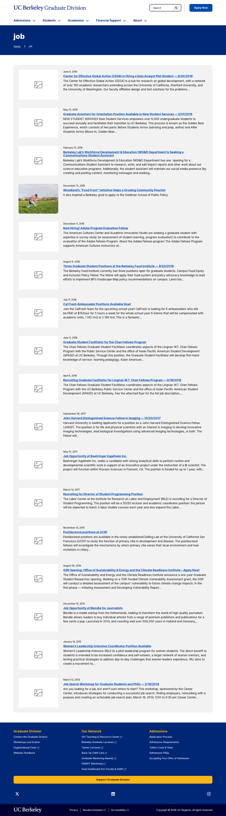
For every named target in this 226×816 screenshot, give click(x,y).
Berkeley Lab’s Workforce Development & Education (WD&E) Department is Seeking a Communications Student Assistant (123, 154)
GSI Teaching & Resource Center (102, 736)
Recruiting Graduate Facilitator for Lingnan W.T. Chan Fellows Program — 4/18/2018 (122, 380)
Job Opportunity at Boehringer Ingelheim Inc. (95, 456)
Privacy (73, 810)
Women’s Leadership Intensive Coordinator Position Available (107, 646)
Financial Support (108, 20)
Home (17, 46)
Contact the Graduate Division (30, 736)
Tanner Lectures (92, 747)
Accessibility (120, 810)
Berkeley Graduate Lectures (99, 742)
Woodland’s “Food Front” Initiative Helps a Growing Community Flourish (114, 190)
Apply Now (201, 7)
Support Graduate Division (113, 779)
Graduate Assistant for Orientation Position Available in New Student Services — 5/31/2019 (127, 114)
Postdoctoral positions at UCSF (85, 532)
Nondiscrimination (94, 810)
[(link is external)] (28, 810)
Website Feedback (24, 752)
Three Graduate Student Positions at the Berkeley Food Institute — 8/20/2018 (118, 266)
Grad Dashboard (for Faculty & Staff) (104, 769)
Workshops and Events (27, 742)
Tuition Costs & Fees (161, 747)
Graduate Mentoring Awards (99, 758)
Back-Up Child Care (94, 752)
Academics (76, 20)
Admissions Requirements (164, 742)
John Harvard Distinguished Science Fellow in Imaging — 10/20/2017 (112, 418)
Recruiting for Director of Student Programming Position (103, 494)
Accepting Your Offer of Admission (169, 758)
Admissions (22, 20)
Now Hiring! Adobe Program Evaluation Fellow (95, 228)
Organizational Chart (26, 747)
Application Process (160, 736)
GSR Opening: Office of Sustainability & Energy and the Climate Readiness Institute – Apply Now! (131, 570)
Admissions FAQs (159, 752)
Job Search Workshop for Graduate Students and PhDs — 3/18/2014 (111, 684)
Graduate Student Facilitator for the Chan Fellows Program (104, 342)
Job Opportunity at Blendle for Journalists (93, 608)
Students (49, 20)
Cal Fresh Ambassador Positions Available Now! (97, 304)
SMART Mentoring (94, 763)
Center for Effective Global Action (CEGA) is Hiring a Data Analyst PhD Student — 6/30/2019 (128, 76)
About (137, 20)
